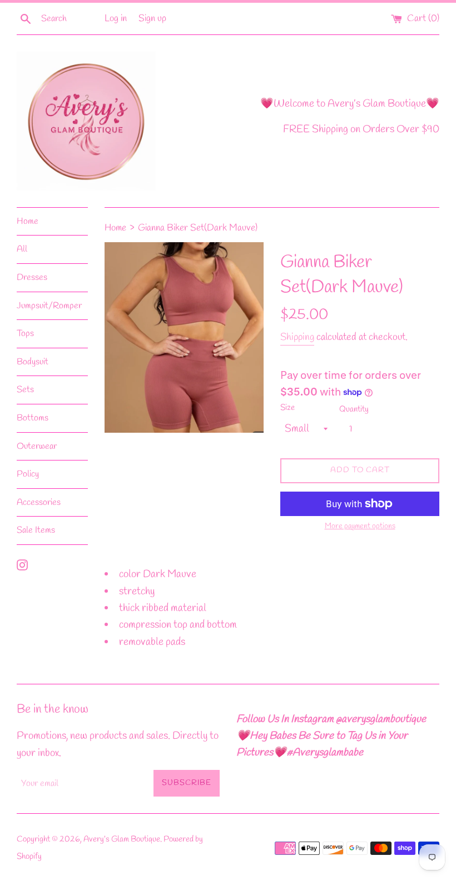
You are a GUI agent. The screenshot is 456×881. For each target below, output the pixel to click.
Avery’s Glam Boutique (121, 839)
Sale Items (36, 530)
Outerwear (37, 446)
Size (287, 407)
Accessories (39, 502)
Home (27, 221)
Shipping (297, 337)
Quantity (354, 409)
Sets (25, 390)
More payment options (360, 526)
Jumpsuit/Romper (49, 306)
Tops (25, 333)
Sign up (152, 18)
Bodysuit (32, 362)
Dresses (32, 277)
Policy (28, 474)
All (22, 249)
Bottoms (32, 418)
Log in (116, 18)
